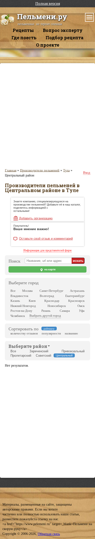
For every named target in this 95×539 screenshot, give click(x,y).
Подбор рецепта (65, 37)
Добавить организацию (36, 218)
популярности (51, 333)
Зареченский (38, 351)
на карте (50, 269)
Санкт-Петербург (51, 291)
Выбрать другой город (45, 315)
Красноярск (76, 301)
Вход (86, 173)
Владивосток (19, 296)
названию (71, 333)
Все (13, 291)
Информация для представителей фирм (47, 250)
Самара (65, 311)
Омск (81, 306)
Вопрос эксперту (63, 30)
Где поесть (24, 37)
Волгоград (47, 296)
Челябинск (17, 316)
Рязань (45, 311)
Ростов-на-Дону (21, 311)
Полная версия (47, 3)
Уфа (82, 311)
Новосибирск (57, 306)
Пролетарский (20, 355)
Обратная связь (49, 534)
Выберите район (28, 346)
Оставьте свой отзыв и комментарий (46, 238)
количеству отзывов (24, 333)
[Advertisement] (47, 115)
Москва (27, 291)
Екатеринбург (75, 296)
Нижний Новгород (23, 306)
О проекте (47, 45)
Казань (15, 301)
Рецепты (23, 30)
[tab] (28, 346)
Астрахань (77, 291)
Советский (43, 355)
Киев (32, 301)
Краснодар (51, 301)
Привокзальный (73, 351)
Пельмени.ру (42, 16)
